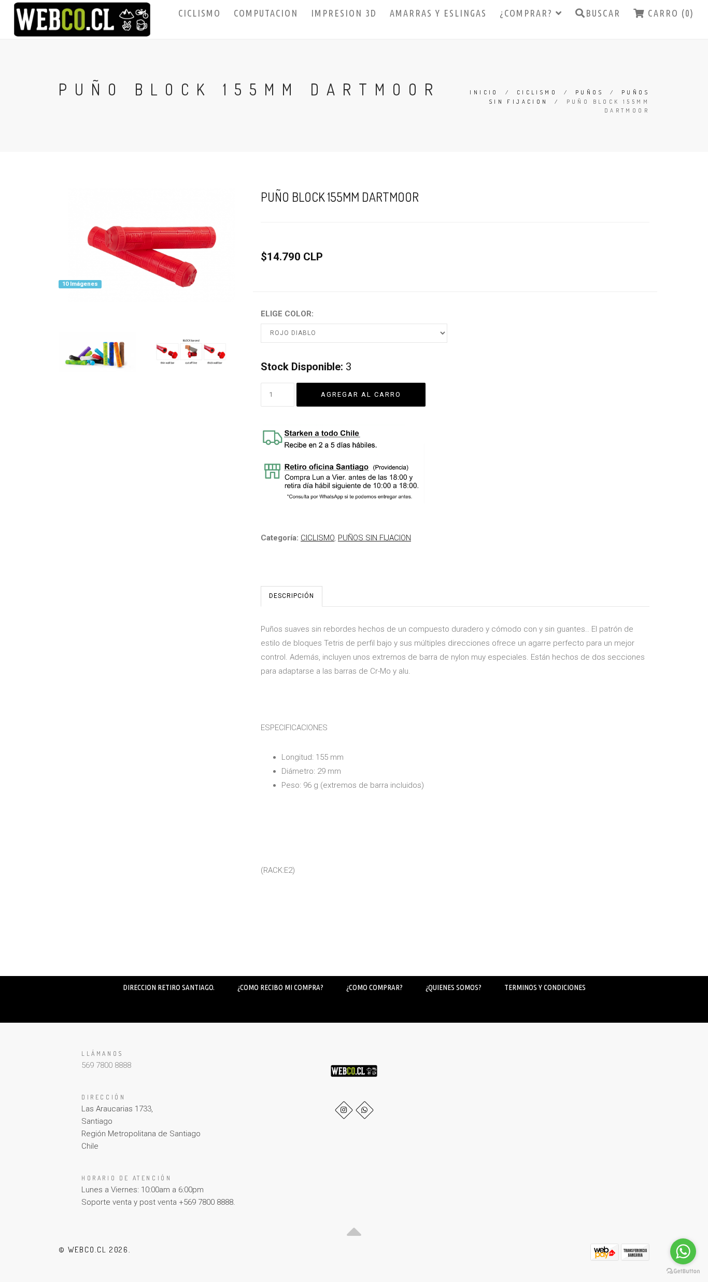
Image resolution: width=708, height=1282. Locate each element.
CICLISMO (199, 13)
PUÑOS (589, 92)
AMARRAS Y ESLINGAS (438, 13)
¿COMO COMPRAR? (374, 987)
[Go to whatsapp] (683, 1251)
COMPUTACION (266, 13)
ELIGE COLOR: (287, 313)
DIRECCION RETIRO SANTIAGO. (169, 987)
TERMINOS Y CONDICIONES (545, 987)
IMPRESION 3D (344, 13)
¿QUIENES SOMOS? (454, 987)
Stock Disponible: (302, 366)
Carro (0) (669, 13)
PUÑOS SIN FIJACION (374, 537)
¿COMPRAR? (528, 13)
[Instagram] (343, 1110)
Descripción (291, 596)
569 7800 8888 (106, 1065)
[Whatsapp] (364, 1110)
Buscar (603, 13)
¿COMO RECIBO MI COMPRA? (280, 987)
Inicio (484, 92)
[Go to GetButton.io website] (683, 1271)
